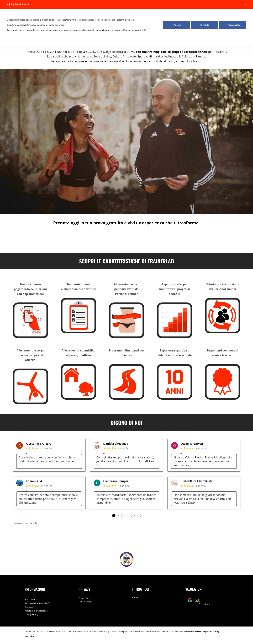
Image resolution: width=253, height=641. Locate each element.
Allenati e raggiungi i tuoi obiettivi (124, 540)
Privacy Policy (85, 597)
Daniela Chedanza (115, 443)
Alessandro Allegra (38, 443)
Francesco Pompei (115, 481)
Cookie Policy (85, 601)
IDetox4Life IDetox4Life (196, 481)
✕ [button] (245, 4)
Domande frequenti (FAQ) (37, 603)
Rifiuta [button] (206, 25)
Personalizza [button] (234, 25)
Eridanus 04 (34, 481)
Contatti (29, 606)
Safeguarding (31, 614)
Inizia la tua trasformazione (124, 239)
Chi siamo (30, 599)
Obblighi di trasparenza (36, 610)
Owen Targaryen (192, 443)
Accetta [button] (177, 25)
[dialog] (126, 23)
